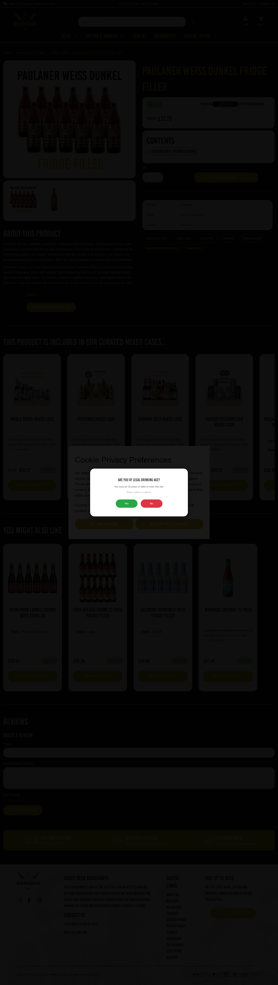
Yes (127, 503)
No (151, 503)
